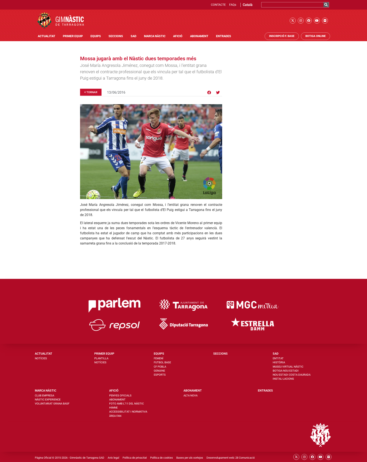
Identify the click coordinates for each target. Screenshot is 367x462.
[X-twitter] (293, 21)
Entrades (223, 36)
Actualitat (46, 36)
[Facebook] (309, 21)
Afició (177, 36)
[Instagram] (301, 21)
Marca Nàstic (154, 36)
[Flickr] (325, 21)
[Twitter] (218, 92)
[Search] (326, 4)
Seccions (116, 36)
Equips (95, 36)
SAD (133, 36)
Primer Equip (73, 36)
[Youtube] (317, 21)
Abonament (199, 36)
